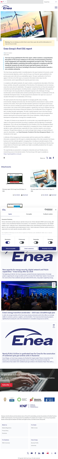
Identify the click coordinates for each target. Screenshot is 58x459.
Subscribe (5, 385)
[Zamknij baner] (55, 209)
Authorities (33, 445)
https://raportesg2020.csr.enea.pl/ (12, 154)
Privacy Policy (5, 430)
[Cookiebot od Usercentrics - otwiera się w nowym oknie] (45, 210)
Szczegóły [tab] (29, 214)
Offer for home (34, 428)
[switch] (22, 242)
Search (53, 7)
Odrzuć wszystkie (10, 248)
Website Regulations (6, 428)
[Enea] (6, 7)
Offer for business (6, 443)
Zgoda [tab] (10, 214)
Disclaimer (4, 433)
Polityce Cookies (6, 234)
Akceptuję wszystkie (47, 248)
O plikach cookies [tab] (48, 214)
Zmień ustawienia (29, 248)
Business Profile (34, 443)
